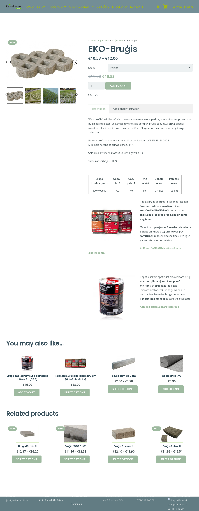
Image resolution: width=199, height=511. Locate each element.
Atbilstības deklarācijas (51, 500)
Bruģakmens (103, 40)
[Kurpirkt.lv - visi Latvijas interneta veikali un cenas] (180, 508)
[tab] (98, 108)
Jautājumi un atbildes (17, 500)
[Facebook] (157, 6)
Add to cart (118, 85)
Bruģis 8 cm (117, 40)
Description (99, 108)
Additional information (126, 108)
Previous (6, 94)
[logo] (13, 6)
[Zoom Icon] (41, 62)
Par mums (76, 503)
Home (91, 40)
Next (76, 94)
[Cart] (165, 6)
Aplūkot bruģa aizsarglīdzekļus (159, 306)
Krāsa (91, 67)
